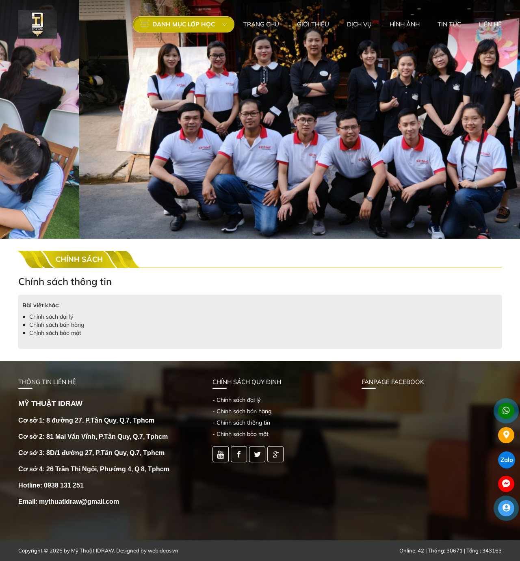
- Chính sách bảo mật (240, 434)
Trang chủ (261, 24)
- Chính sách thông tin (241, 422)
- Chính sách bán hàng (241, 411)
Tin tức (449, 24)
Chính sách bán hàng (56, 324)
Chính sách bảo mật (55, 333)
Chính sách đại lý (51, 316)
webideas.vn (163, 550)
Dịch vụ (359, 24)
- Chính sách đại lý (236, 399)
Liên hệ (490, 24)
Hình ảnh (405, 24)
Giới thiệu (313, 24)
